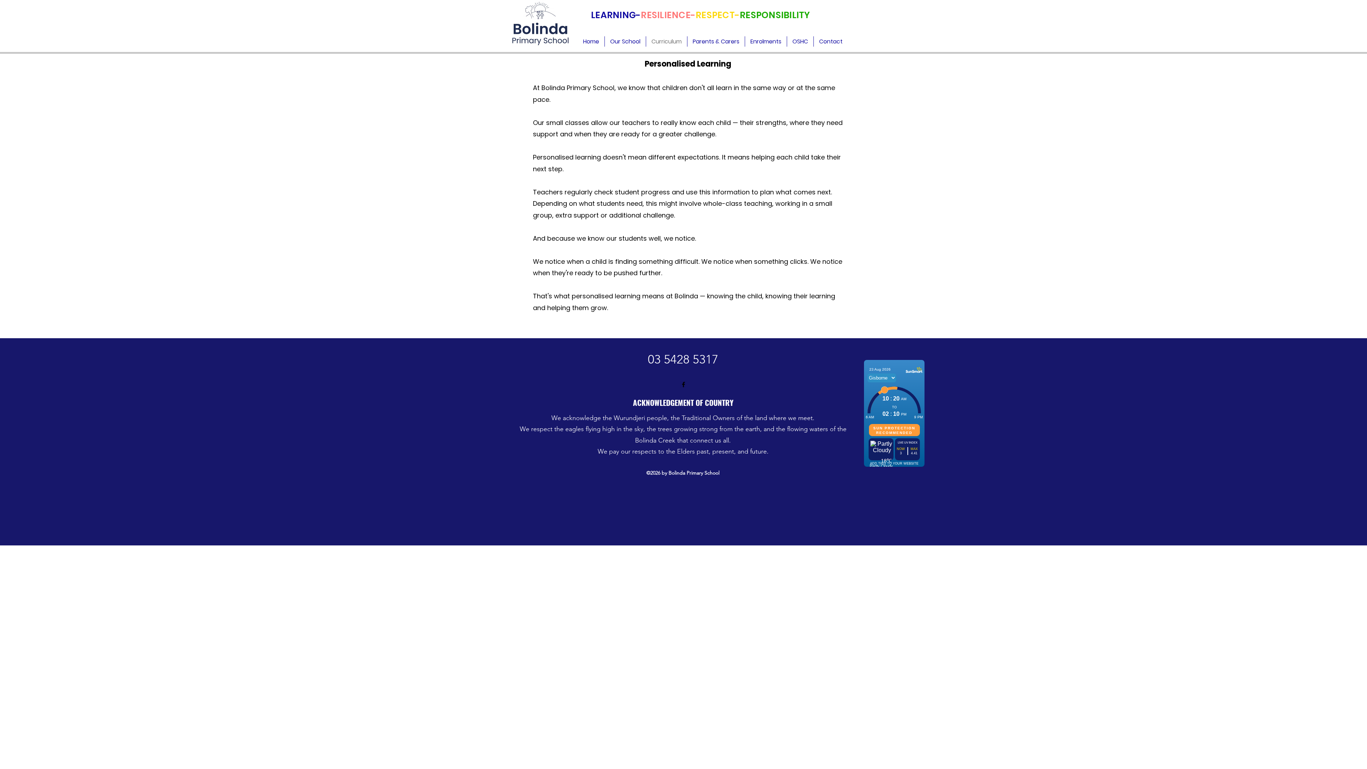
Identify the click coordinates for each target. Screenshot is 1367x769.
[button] (625, 41)
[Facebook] (683, 384)
